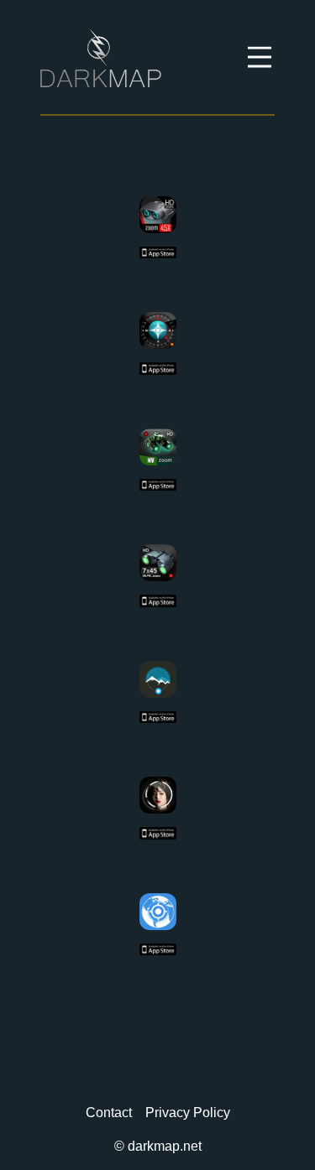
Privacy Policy (187, 1112)
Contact (109, 1112)
